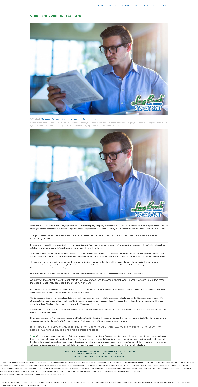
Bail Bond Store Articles (56, 123)
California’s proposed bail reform (83, 336)
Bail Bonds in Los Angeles (145, 123)
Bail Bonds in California (76, 123)
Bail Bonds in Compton (96, 123)
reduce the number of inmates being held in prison (126, 342)
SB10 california (77, 345)
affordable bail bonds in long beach (52, 336)
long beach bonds (48, 342)
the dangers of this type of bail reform (128, 345)
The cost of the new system (97, 345)
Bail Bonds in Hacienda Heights (120, 123)
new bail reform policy (93, 342)
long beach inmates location (69, 342)
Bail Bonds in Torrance (48, 126)
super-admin (92, 126)
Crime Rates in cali (107, 336)
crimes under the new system (130, 336)
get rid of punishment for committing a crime (70, 339)
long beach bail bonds (139, 339)
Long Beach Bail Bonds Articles (71, 126)
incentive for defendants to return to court (110, 339)
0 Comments (105, 126)
